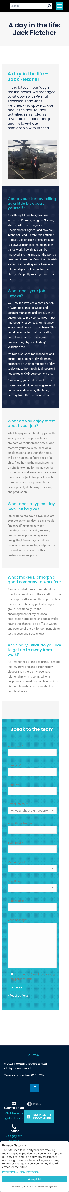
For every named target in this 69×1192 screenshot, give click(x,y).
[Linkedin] (34, 1088)
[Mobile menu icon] (59, 6)
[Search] (49, 6)
